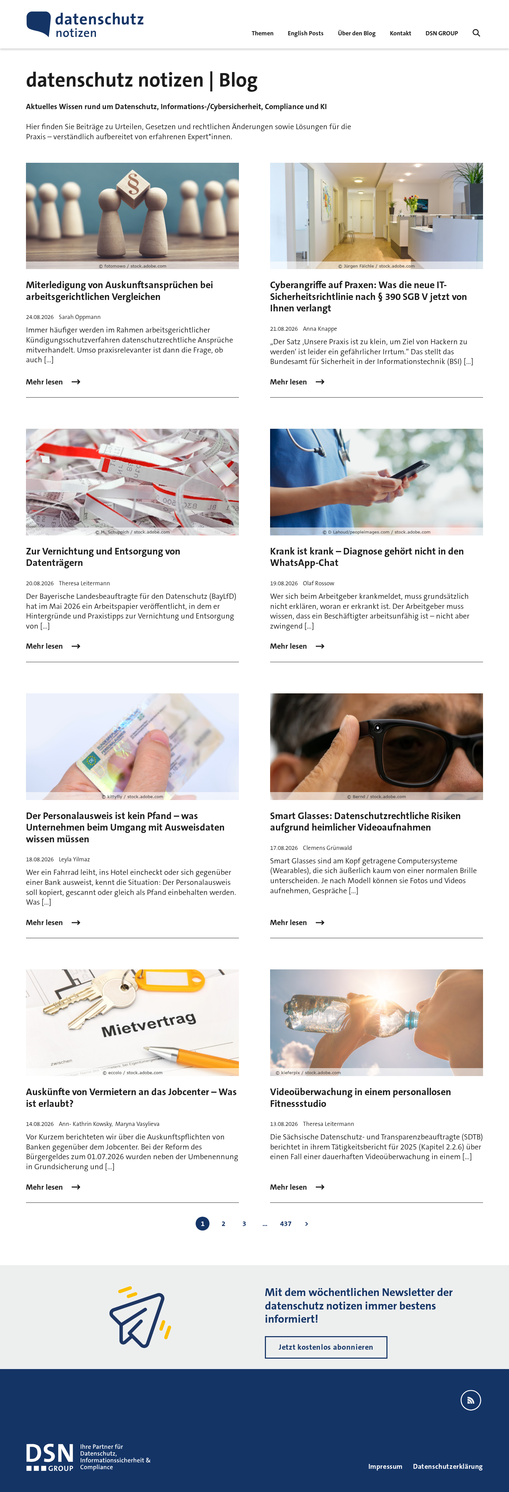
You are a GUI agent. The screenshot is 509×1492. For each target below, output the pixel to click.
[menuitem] (442, 33)
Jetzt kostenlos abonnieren (326, 1347)
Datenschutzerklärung (448, 1466)
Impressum (385, 1466)
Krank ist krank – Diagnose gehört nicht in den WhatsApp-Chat (367, 557)
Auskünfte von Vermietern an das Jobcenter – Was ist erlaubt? (131, 1098)
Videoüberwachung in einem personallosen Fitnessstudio (360, 1098)
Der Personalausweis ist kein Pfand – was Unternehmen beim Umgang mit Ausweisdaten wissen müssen (125, 827)
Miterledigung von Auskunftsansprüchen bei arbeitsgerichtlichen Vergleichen (119, 291)
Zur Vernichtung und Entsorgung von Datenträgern (103, 557)
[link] (306, 33)
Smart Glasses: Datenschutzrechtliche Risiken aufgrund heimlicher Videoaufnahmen (365, 822)
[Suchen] (476, 33)
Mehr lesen (45, 382)
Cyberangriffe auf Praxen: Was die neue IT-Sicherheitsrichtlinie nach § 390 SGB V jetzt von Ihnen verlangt (368, 296)
